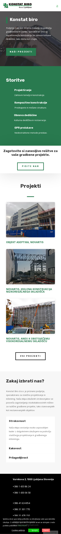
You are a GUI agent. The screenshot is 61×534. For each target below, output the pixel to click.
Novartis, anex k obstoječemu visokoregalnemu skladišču (28, 340)
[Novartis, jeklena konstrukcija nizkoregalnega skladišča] (30, 267)
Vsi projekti (30, 356)
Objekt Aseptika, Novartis (24, 242)
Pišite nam (30, 166)
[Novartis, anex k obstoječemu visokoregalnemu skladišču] (30, 317)
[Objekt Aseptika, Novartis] (30, 220)
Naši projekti (21, 52)
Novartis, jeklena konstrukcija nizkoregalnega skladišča (29, 290)
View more (22, 525)
